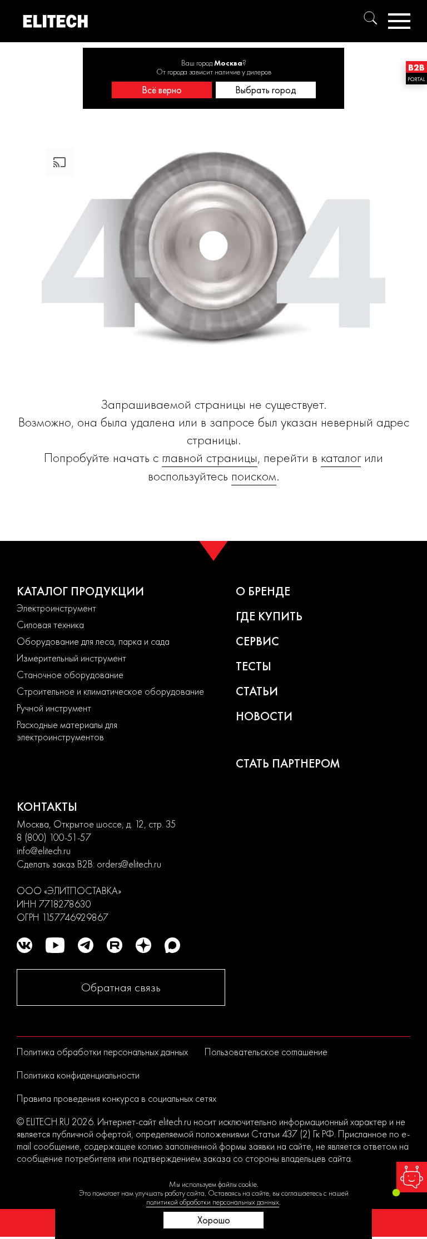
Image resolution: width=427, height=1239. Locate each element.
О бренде (263, 591)
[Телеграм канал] (85, 945)
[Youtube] (55, 945)
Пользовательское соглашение (266, 1051)
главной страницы (209, 457)
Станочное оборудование (70, 674)
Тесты (253, 666)
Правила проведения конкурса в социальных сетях (116, 1098)
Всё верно (162, 89)
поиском (253, 475)
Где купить (269, 616)
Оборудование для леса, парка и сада (93, 641)
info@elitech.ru (44, 850)
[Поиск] (370, 17)
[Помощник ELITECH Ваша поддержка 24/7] (411, 1177)
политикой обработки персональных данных (212, 1202)
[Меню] (399, 21)
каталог (341, 457)
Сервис (257, 641)
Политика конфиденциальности (78, 1075)
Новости (264, 716)
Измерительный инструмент (71, 657)
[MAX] (172, 945)
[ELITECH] (56, 21)
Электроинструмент (56, 607)
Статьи (257, 691)
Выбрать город (265, 89)
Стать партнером (288, 763)
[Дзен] (143, 945)
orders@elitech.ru (129, 863)
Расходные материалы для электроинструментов (67, 730)
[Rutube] (114, 945)
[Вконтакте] (24, 945)
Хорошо (213, 1219)
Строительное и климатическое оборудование (110, 691)
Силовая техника (50, 624)
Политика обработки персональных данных (102, 1051)
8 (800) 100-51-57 (54, 837)
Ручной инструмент (54, 707)
